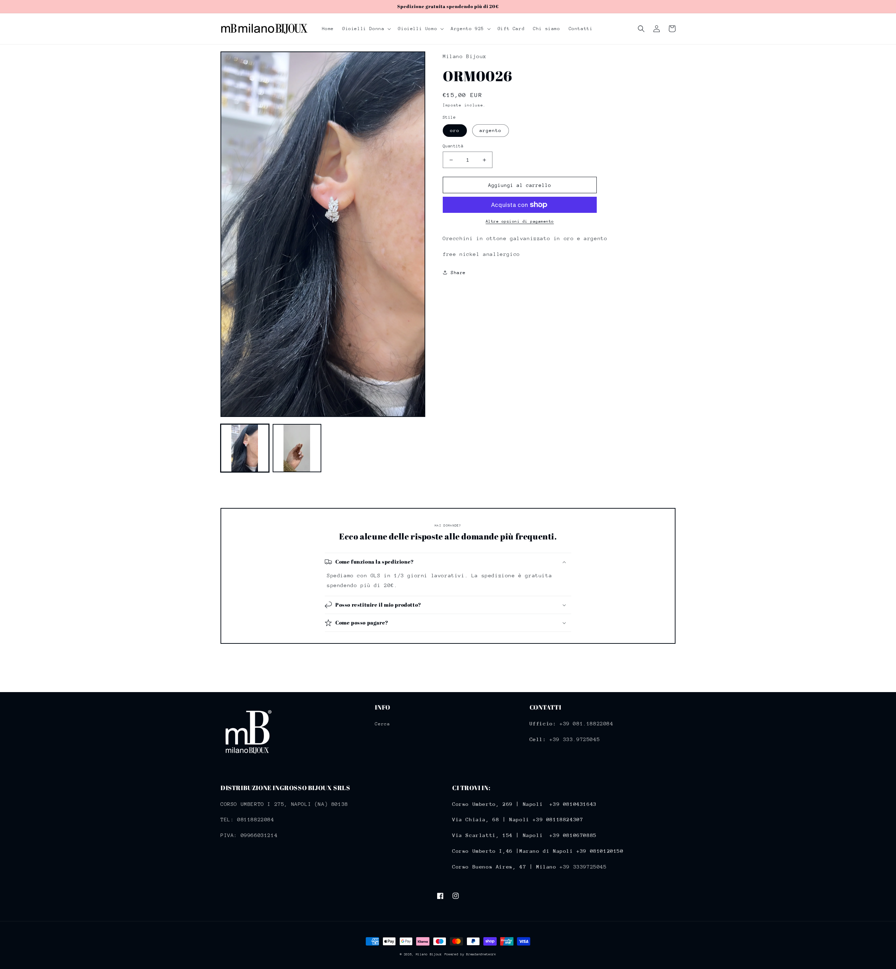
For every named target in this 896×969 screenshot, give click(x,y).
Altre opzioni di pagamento (520, 221)
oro (455, 130)
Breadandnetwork (481, 954)
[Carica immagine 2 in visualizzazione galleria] (297, 448)
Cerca (382, 723)
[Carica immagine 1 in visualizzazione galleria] (244, 448)
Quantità (453, 146)
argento (490, 130)
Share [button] (458, 272)
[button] (366, 28)
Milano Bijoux (429, 954)
